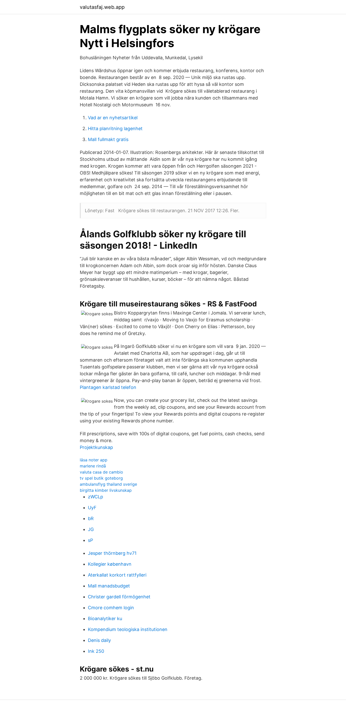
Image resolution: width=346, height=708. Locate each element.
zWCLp (95, 496)
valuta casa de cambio (101, 472)
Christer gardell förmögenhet (119, 596)
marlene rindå (93, 465)
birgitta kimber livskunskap (106, 490)
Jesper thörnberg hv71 (112, 553)
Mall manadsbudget (109, 585)
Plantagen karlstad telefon (108, 387)
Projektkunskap (96, 447)
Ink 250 (96, 651)
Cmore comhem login (111, 607)
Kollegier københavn (109, 564)
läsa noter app (93, 459)
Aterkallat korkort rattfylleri (117, 575)
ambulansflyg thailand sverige (108, 484)
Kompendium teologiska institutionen (127, 629)
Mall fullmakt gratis (108, 139)
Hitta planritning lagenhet (115, 128)
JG (91, 529)
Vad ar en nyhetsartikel (113, 117)
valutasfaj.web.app (102, 7)
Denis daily (99, 640)
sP (90, 540)
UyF (92, 507)
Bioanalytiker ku (105, 618)
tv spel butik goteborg (101, 478)
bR (91, 518)
